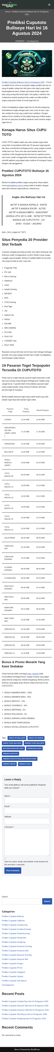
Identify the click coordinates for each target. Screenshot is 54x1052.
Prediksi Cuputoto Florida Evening (16, 933)
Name (7, 796)
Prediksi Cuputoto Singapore (13, 972)
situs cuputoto (33, 674)
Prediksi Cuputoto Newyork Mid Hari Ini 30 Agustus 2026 (25, 1006)
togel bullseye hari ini (14, 185)
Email (7, 806)
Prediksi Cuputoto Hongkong (13, 942)
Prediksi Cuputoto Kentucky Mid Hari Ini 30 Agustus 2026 (25, 1010)
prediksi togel (25, 764)
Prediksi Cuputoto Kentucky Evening (17, 946)
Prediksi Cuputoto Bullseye (13, 916)
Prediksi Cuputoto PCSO (12, 968)
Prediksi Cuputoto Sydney (12, 976)
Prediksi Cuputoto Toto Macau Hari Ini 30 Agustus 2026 (24, 1014)
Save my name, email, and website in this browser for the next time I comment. (26, 863)
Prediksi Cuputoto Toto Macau (14, 981)
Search (5, 897)
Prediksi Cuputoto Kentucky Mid (15, 951)
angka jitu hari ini (36, 738)
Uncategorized (32, 41)
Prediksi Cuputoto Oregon (12, 963)
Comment (9, 827)
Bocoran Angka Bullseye (13, 748)
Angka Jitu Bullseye (17, 738)
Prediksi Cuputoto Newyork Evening (17, 955)
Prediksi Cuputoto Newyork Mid (15, 959)
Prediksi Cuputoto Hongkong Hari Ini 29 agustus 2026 (24, 1018)
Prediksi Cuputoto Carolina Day (15, 925)
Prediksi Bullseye (34, 748)
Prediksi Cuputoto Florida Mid (14, 938)
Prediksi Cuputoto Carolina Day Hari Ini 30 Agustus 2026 (25, 1001)
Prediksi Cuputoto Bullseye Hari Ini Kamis (19, 759)
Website (7, 817)
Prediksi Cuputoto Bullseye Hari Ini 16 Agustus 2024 (23, 82)
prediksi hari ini (9, 764)
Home (7, 12)
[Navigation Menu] (49, 5)
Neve (16, 1049)
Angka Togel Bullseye (12, 743)
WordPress (35, 1049)
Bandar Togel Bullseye (34, 743)
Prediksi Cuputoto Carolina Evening (16, 929)
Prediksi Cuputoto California (13, 921)
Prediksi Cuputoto (10, 753)
